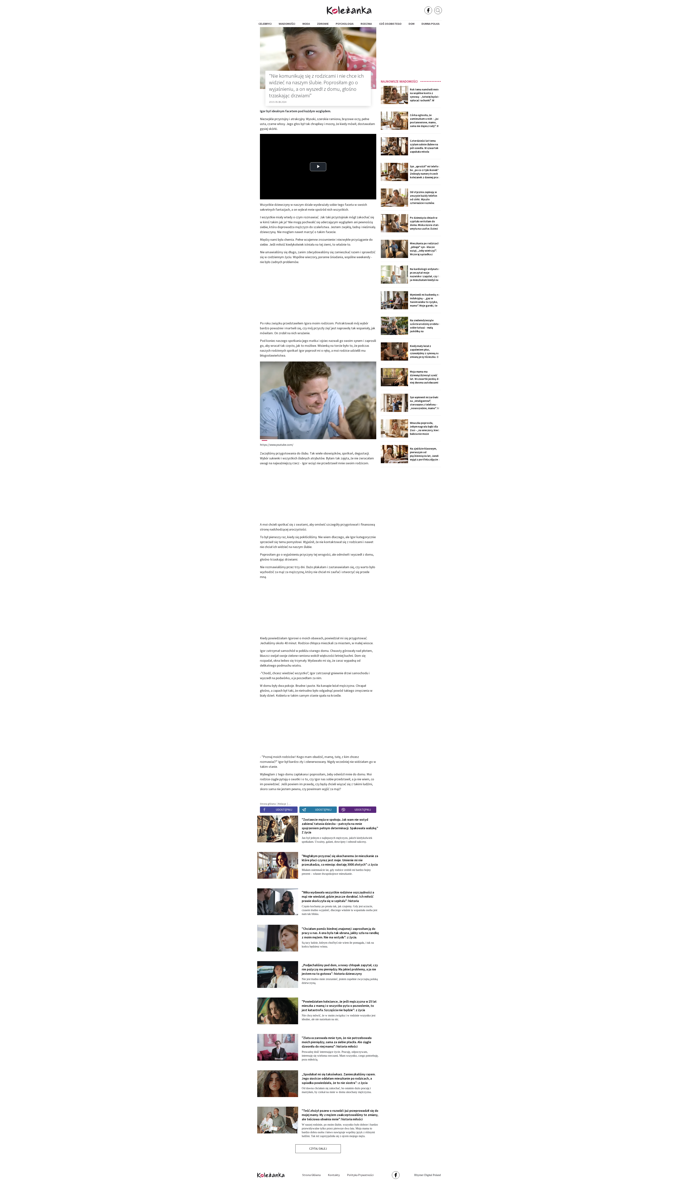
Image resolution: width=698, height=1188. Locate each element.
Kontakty (334, 1175)
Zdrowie (323, 23)
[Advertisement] (411, 52)
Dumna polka (431, 23)
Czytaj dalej (318, 1148)
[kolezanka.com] (349, 10)
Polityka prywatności (360, 1175)
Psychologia (345, 23)
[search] (438, 10)
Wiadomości (287, 23)
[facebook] (428, 10)
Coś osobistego (390, 23)
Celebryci (265, 23)
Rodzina (366, 23)
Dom (411, 23)
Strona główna (311, 1175)
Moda (306, 23)
